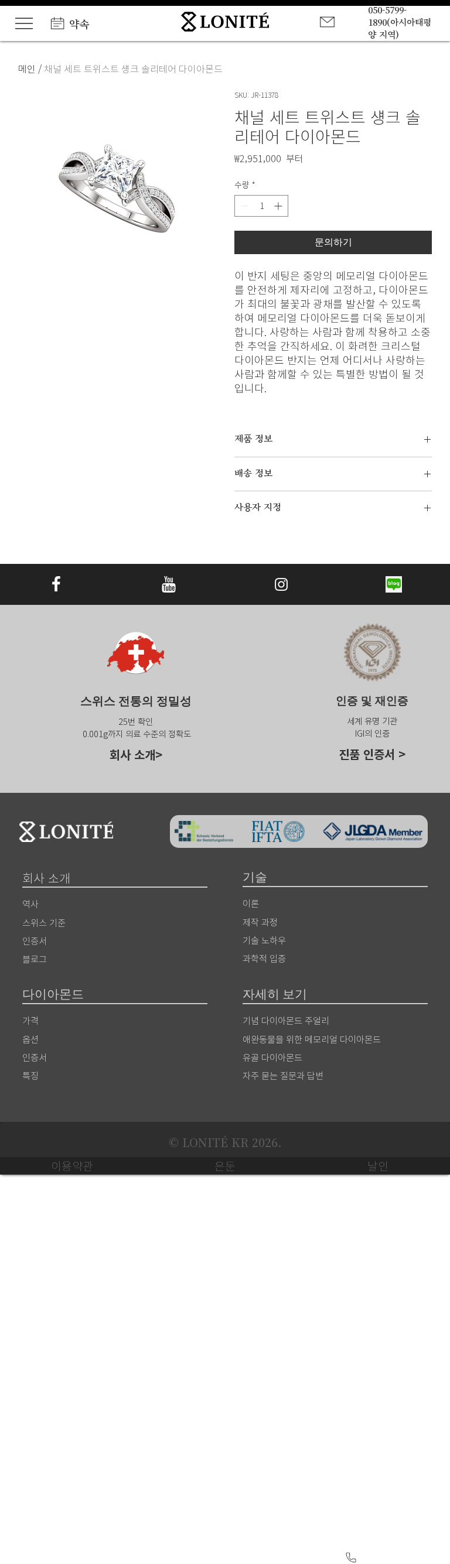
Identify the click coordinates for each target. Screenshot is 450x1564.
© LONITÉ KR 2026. (225, 1142)
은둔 (225, 1166)
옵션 (30, 1038)
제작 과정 (260, 921)
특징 (30, 1075)
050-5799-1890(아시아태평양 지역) (399, 22)
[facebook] (56, 584)
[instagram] (281, 584)
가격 (30, 1020)
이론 (251, 902)
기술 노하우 (264, 939)
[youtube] (169, 584)
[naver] (394, 584)
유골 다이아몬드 (272, 1056)
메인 (27, 68)
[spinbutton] (261, 206)
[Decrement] (243, 206)
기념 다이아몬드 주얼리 (286, 1020)
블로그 (34, 958)
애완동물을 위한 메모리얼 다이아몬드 (312, 1038)
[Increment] (279, 206)
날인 (377, 1166)
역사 (30, 903)
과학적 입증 (264, 958)
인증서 (34, 1056)
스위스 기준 (44, 922)
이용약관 (72, 1166)
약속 (79, 23)
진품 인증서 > (372, 753)
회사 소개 (132, 754)
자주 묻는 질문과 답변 (283, 1075)
